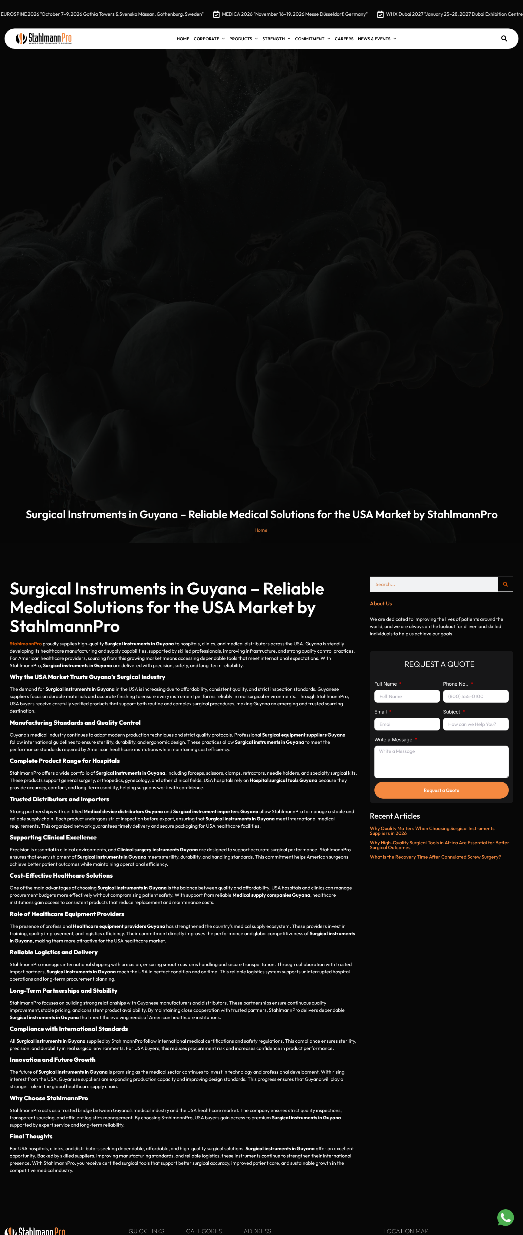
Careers (344, 38)
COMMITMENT (309, 38)
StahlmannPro (26, 644)
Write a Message (394, 740)
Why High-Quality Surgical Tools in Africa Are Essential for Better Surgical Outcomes (439, 844)
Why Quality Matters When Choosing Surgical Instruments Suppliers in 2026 (432, 830)
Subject (452, 712)
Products (240, 38)
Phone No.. (456, 684)
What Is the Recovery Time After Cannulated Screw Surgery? (435, 857)
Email (381, 712)
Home (183, 38)
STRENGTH (273, 38)
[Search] (505, 584)
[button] (504, 38)
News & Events (374, 38)
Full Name (386, 684)
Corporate (206, 38)
